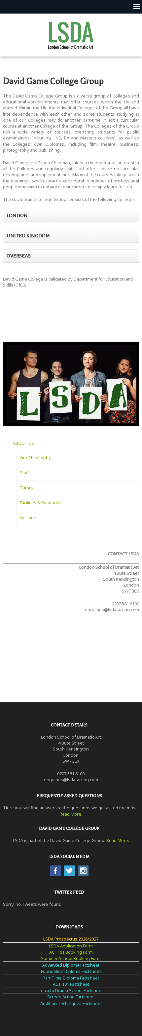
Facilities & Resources (41, 503)
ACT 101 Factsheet (71, 984)
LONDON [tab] (17, 215)
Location (28, 517)
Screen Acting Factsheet (71, 997)
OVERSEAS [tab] (19, 256)
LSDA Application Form (71, 946)
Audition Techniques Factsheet (71, 1003)
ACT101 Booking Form (71, 952)
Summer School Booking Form (71, 958)
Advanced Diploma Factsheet (70, 965)
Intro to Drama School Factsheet (71, 990)
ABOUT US (23, 443)
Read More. (70, 814)
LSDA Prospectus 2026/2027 (70, 939)
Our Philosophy (35, 458)
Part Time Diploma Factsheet (71, 978)
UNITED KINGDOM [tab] (28, 236)
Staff (24, 473)
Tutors (26, 488)
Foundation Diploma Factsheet (71, 971)
